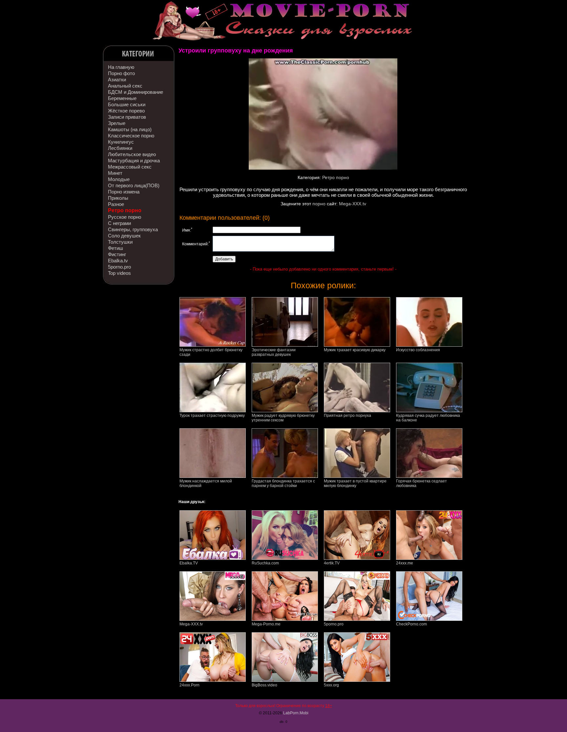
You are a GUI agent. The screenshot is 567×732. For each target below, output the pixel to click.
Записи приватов (127, 117)
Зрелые (116, 123)
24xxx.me (404, 563)
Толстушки (120, 242)
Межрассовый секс (130, 167)
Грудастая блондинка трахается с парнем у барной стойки (283, 483)
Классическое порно (131, 135)
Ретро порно (124, 210)
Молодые (119, 179)
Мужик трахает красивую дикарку (355, 350)
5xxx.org (331, 685)
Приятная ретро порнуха (347, 415)
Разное (116, 204)
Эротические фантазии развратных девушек (274, 352)
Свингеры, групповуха (133, 229)
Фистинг (117, 254)
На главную (121, 67)
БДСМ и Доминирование (135, 92)
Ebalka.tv (118, 260)
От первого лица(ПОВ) (133, 185)
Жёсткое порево (126, 110)
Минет (115, 173)
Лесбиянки (120, 148)
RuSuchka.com (265, 563)
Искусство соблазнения (418, 350)
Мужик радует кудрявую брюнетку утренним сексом (283, 417)
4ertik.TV (332, 563)
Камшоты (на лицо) (130, 129)
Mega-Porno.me (266, 624)
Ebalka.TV (188, 563)
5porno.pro (119, 267)
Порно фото (121, 73)
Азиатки (117, 79)
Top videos (119, 273)
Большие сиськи (126, 104)
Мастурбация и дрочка (134, 160)
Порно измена (123, 191)
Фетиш (115, 248)
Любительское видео (132, 154)
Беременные (122, 98)
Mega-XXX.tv (352, 203)
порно (319, 203)
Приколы (118, 198)
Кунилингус (121, 142)
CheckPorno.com (411, 624)
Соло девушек (124, 235)
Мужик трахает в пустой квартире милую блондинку (355, 483)
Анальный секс (125, 86)
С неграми (119, 223)
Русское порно (124, 217)
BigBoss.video (264, 685)
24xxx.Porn (189, 685)
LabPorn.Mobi (295, 713)
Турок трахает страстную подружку (212, 415)
